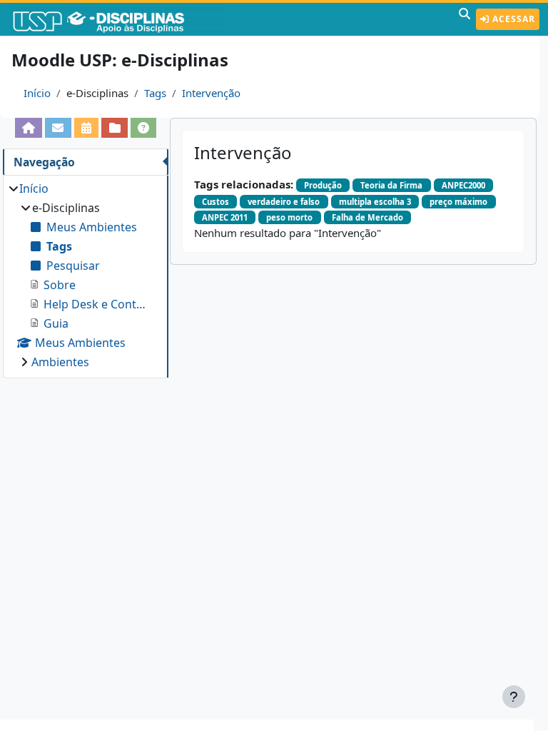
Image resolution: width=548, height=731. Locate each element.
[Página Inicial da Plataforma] (29, 127)
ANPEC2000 (463, 185)
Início (37, 93)
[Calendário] (86, 127)
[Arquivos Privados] (114, 127)
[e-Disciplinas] (119, 19)
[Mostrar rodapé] (513, 696)
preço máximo (458, 201)
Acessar (512, 19)
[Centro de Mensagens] (58, 127)
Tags (155, 93)
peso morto (289, 217)
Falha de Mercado (367, 217)
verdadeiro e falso (284, 201)
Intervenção (211, 93)
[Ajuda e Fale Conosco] (144, 127)
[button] (464, 19)
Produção (323, 185)
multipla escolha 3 (375, 201)
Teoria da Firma (391, 185)
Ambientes (60, 362)
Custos (215, 201)
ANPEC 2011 (225, 217)
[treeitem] (85, 275)
